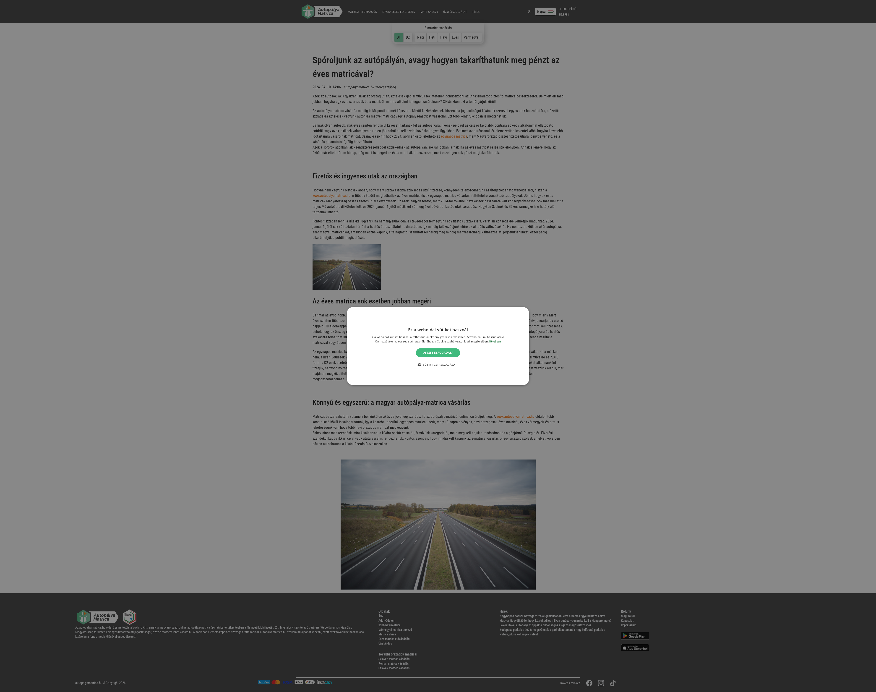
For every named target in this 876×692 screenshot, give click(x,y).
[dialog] (438, 346)
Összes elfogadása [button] (438, 353)
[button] (438, 364)
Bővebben (495, 341)
